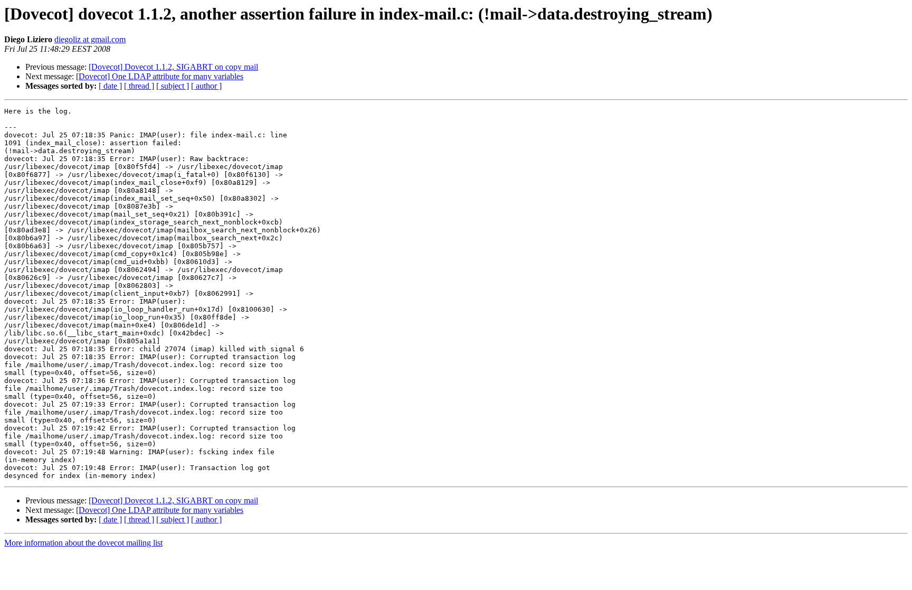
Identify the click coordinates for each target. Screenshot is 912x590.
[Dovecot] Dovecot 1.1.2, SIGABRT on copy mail (173, 66)
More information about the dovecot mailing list (83, 542)
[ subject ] (172, 85)
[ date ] (110, 85)
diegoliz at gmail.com (90, 39)
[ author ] (206, 85)
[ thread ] (139, 85)
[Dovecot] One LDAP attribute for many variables (159, 76)
